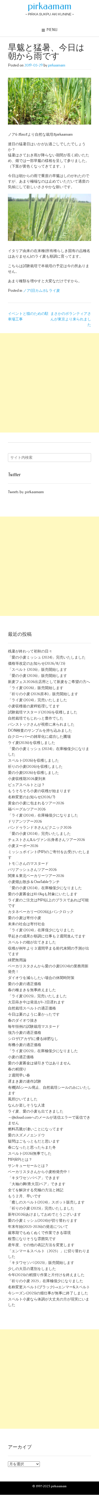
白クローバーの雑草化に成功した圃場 (39, 736)
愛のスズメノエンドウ (26, 1135)
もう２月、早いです (24, 1196)
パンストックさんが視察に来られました (41, 724)
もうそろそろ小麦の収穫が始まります (39, 791)
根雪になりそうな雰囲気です (32, 1239)
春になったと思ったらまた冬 (32, 1147)
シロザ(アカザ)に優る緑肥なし (33, 1039)
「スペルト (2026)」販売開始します (37, 669)
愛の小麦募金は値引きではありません (39, 1063)
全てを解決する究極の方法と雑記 (35, 1190)
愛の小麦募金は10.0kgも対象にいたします (42, 894)
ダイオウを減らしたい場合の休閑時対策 (41, 978)
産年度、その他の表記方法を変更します (41, 1245)
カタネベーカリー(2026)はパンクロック (41, 912)
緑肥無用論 (17, 960)
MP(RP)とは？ (20, 1159)
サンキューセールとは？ (28, 1165)
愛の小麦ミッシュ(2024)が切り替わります (42, 1220)
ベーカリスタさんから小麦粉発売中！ (39, 1172)
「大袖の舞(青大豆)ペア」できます (36, 1184)
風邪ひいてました (22, 1099)
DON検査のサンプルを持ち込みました (40, 730)
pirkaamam (50, 6)
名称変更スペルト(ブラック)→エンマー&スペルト (49, 1287)
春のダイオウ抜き (22, 1020)
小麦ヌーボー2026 (23, 846)
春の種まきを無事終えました (32, 990)
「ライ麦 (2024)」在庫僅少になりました (41, 930)
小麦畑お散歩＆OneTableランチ (34, 882)
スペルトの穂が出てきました (32, 942)
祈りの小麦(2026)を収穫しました (35, 766)
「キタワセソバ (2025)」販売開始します (41, 1262)
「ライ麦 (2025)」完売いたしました (37, 996)
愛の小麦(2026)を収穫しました (33, 772)
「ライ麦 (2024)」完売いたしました (37, 700)
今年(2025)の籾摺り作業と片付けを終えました (46, 1275)
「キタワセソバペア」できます (34, 1178)
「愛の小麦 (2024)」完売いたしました (39, 833)
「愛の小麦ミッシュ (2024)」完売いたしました (47, 657)
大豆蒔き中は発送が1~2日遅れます (36, 1002)
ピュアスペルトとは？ (26, 785)
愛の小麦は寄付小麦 (24, 918)
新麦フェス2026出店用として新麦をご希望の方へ (49, 682)
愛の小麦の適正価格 (24, 984)
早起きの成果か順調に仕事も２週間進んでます (47, 936)
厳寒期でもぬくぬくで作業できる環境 (39, 1233)
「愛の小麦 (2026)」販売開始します (37, 675)
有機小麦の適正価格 (24, 1045)
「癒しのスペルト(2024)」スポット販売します (46, 1202)
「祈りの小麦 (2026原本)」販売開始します (43, 694)
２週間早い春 (19, 1075)
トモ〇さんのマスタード (28, 863)
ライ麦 (54, 290)
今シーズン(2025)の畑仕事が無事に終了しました (48, 1293)
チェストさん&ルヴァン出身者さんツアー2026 (46, 839)
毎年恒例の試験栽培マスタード (34, 1026)
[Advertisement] (49, 383)
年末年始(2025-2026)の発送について (38, 1226)
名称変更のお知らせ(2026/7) (31, 797)
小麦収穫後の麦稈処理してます (34, 706)
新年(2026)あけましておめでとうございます (44, 1214)
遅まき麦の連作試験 (24, 1081)
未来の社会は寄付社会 (26, 924)
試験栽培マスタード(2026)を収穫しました (42, 712)
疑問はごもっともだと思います (34, 1141)
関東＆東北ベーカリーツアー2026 (36, 876)
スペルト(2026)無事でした (29, 1153)
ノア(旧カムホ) (35, 290)
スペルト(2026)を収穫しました (33, 760)
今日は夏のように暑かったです (34, 1014)
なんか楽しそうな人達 (26, 1105)
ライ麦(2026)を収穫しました (31, 742)
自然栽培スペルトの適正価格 (32, 1008)
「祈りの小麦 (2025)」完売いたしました (41, 1208)
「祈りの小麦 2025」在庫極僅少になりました (45, 1281)
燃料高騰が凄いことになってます (35, 1129)
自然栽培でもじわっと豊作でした (35, 718)
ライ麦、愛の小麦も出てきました (35, 1111)
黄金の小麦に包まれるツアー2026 (36, 803)
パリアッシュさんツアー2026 (32, 869)
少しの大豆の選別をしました (32, 1269)
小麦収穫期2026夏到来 (27, 779)
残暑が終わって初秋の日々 (30, 651)
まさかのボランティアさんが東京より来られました (70, 319)
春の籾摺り (17, 1069)
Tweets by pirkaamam (26, 491)
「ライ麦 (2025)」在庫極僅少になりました (43, 1051)
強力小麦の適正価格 (24, 1032)
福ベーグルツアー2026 (27, 809)
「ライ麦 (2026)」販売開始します (35, 688)
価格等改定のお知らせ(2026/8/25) (36, 663)
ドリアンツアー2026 (25, 821)
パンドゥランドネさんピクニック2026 (40, 827)
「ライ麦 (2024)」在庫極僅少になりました (43, 815)
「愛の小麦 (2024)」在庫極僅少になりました (45, 888)
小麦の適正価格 (21, 1057)
